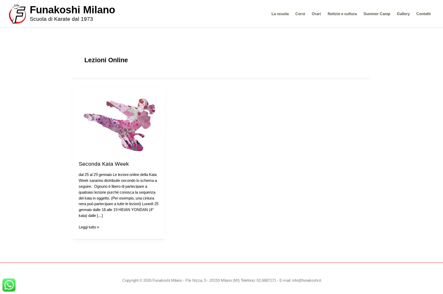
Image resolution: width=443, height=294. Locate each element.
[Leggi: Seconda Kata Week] (119, 124)
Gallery (403, 14)
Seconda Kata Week (104, 164)
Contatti (423, 14)
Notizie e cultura (342, 14)
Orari (316, 14)
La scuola (280, 14)
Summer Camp (377, 14)
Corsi (300, 14)
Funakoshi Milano (72, 9)
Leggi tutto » (89, 227)
